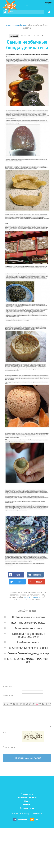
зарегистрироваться (32, 597)
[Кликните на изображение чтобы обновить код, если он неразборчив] (33, 741)
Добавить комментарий (27, 758)
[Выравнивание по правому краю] (23, 703)
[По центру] (20, 703)
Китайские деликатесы (28, 642)
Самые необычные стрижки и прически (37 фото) (28, 660)
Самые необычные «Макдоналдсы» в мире (28, 653)
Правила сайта (27, 794)
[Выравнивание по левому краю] (17, 703)
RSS (36, 820)
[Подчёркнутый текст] (10, 703)
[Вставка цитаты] (43, 703)
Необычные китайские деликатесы (28, 622)
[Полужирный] (4, 703)
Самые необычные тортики (28, 628)
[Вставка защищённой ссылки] (33, 703)
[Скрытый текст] (40, 703)
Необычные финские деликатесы (28, 617)
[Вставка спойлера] (49, 703)
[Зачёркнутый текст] (14, 703)
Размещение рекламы (27, 798)
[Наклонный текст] (7, 703)
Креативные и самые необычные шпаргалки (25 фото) (28, 635)
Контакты (27, 805)
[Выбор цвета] (36, 703)
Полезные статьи (27, 808)
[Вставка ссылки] (30, 703)
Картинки (14, 36)
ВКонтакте (22, 820)
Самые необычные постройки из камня (28, 647)
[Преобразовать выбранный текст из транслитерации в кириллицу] (46, 703)
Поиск (27, 801)
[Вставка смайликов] (27, 703)
